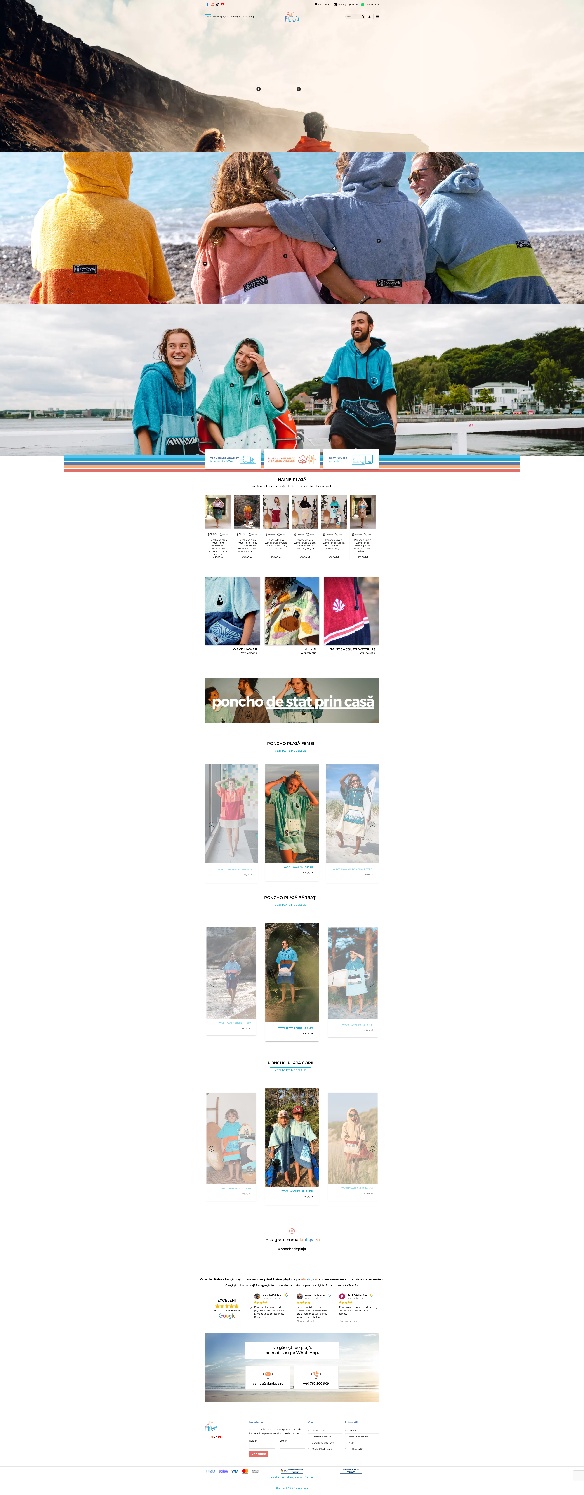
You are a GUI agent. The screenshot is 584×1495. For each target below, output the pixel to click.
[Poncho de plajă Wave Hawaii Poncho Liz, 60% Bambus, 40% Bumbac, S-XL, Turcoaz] (267, 393)
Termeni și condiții (358, 1436)
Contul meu (318, 1430)
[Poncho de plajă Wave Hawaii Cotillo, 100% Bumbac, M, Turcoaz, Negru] (334, 512)
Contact (353, 1430)
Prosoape (235, 16)
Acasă (208, 16)
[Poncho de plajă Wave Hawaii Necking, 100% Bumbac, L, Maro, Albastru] (363, 512)
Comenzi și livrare (321, 1436)
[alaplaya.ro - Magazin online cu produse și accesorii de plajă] (292, 16)
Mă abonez (259, 1454)
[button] (377, 16)
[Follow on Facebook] (207, 4)
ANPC (352, 1443)
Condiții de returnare (323, 1443)
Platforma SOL (357, 1449)
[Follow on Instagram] (212, 4)
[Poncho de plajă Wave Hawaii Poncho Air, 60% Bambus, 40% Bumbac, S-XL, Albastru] (205, 264)
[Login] (369, 16)
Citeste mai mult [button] (263, 1321)
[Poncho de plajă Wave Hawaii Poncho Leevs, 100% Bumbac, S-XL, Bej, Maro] (258, 89)
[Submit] (362, 16)
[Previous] (200, 520)
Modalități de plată (322, 1449)
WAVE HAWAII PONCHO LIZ (298, 867)
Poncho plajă (219, 16)
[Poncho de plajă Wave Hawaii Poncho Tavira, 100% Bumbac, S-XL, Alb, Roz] (285, 256)
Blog (251, 16)
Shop (244, 16)
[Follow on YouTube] (222, 4)
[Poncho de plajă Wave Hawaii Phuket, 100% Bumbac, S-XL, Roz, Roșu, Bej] (276, 512)
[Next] (380, 520)
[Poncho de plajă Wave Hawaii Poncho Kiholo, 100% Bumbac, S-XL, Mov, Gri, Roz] (334, 248)
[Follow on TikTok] (217, 4)
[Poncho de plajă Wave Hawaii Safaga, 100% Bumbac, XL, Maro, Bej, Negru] (305, 512)
